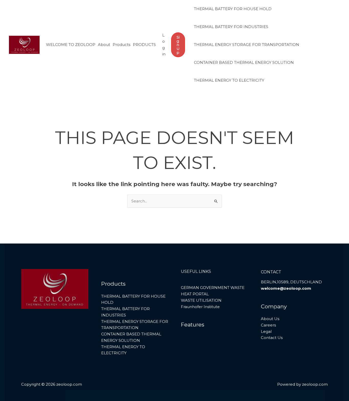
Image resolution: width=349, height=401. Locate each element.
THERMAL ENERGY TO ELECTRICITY (229, 80)
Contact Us (272, 337)
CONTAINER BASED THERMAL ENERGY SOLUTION (244, 62)
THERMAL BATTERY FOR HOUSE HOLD (233, 8)
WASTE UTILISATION (201, 300)
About (104, 44)
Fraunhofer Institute (200, 306)
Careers (268, 325)
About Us (270, 318)
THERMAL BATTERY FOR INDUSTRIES (231, 26)
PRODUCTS (144, 44)
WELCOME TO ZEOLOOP (70, 44)
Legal (266, 331)
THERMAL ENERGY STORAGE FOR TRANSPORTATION (246, 44)
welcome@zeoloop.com (286, 288)
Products (121, 44)
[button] (178, 44)
